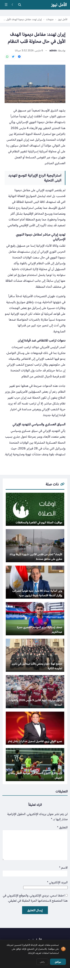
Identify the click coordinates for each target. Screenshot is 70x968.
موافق (58, 961)
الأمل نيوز (59, 5)
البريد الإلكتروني (57, 882)
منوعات (50, 19)
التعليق (62, 827)
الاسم (63, 867)
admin (53, 50)
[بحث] (19, 5)
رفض (42, 961)
